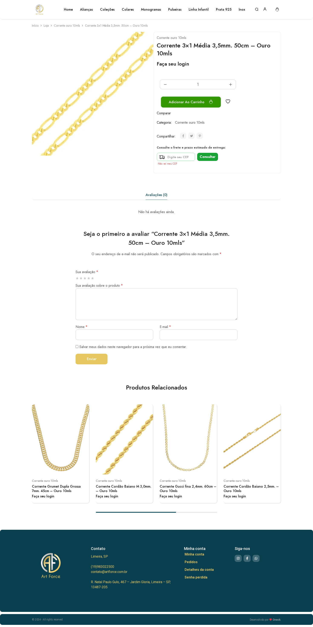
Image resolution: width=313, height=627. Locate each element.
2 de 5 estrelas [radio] (81, 278)
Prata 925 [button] (223, 9)
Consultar (207, 156)
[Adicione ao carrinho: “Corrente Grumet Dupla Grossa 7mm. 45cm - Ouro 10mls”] (50, 468)
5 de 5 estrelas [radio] (93, 278)
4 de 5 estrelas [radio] (89, 278)
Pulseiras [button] (174, 9)
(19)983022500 (102, 567)
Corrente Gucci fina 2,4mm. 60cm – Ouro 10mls (188, 488)
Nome (82, 326)
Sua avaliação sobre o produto (99, 285)
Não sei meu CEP (167, 164)
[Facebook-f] (247, 558)
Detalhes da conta (199, 570)
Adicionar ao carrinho (187, 102)
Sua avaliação (87, 271)
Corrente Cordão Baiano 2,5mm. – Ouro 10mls (251, 488)
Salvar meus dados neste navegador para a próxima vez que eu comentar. (133, 346)
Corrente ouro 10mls (67, 25)
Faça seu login (173, 63)
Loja (46, 25)
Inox (242, 9)
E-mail (165, 326)
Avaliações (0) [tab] (156, 194)
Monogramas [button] (151, 9)
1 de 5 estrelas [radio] (77, 278)
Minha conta (194, 554)
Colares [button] (128, 9)
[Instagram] (238, 558)
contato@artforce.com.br (109, 572)
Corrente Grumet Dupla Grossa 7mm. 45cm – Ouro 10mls (56, 488)
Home (68, 9)
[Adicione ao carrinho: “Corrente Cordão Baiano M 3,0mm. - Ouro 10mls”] (114, 468)
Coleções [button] (107, 9)
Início (35, 25)
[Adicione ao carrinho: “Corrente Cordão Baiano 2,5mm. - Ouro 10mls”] (241, 468)
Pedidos (191, 562)
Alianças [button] (86, 9)
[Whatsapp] (256, 558)
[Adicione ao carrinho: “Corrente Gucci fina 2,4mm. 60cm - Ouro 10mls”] (178, 468)
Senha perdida (196, 577)
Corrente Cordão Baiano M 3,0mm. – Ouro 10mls (123, 488)
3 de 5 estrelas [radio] (85, 278)
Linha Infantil (199, 9)
